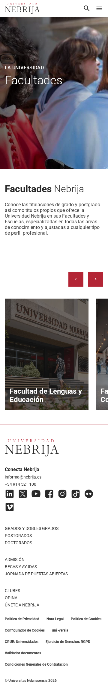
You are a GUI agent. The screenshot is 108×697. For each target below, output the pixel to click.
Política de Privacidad (22, 619)
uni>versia (60, 630)
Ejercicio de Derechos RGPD (68, 642)
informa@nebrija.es (23, 477)
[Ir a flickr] (89, 494)
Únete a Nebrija (22, 605)
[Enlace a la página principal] (22, 8)
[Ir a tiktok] (75, 494)
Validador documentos (23, 653)
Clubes (12, 590)
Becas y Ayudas (21, 566)
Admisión (15, 559)
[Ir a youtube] (36, 494)
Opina (11, 597)
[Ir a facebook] (49, 494)
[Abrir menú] (99, 8)
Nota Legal (55, 619)
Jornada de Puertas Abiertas (36, 573)
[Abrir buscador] (87, 8)
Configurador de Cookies (25, 630)
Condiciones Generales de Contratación (36, 664)
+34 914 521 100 (20, 484)
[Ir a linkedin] (9, 494)
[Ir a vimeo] (9, 507)
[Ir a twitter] (23, 494)
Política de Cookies (86, 619)
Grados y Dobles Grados (31, 528)
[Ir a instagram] (62, 494)
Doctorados (18, 542)
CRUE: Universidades (21, 642)
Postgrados (18, 535)
